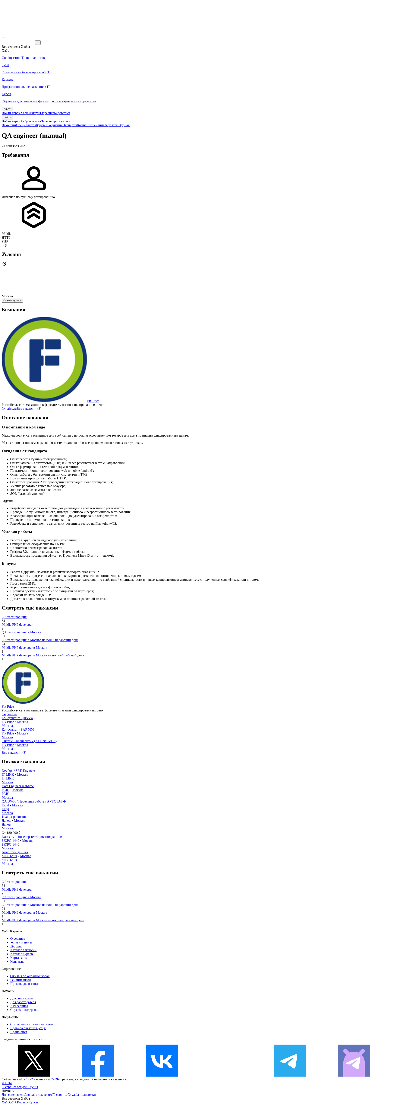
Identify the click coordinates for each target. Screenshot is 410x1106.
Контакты (17, 961)
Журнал (124, 125)
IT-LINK (8, 774)
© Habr (7, 1083)
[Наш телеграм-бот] (354, 1075)
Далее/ (6, 820)
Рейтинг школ (20, 980)
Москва (22, 722)
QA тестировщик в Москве (21, 632)
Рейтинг (98, 125)
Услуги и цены (21, 942)
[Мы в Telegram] (290, 1075)
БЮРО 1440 (10, 840)
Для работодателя (23, 1002)
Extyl (5, 805)
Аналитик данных (15, 852)
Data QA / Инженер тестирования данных (32, 837)
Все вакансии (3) (29, 408)
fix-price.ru (9, 408)
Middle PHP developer (17, 624)
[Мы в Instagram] (226, 1075)
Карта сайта (19, 957)
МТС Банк (9, 856)
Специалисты (26, 125)
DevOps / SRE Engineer (18, 770)
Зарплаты (111, 125)
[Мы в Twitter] (34, 1075)
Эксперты (70, 125)
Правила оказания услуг (28, 1028)
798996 (56, 1079)
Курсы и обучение (49, 125)
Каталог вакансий (23, 950)
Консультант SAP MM (18, 729)
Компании (84, 125)
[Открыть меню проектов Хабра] (3, 37)
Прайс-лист (18, 1032)
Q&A (13, 1102)
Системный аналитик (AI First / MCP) (29, 741)
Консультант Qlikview (17, 718)
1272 (29, 1079)
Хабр (5, 1102)
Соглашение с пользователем (31, 1024)
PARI (5, 790)
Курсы (33, 1102)
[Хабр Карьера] (18, 42)
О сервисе (17, 938)
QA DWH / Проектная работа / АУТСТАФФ (34, 801)
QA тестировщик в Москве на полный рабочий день (40, 640)
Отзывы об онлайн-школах (30, 976)
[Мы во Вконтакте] (162, 1075)
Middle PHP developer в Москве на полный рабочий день (43, 655)
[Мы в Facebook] (98, 1075)
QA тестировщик (14, 617)
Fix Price (93, 401)
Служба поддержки (24, 1010)
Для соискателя (21, 998)
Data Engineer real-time (18, 786)
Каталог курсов (21, 954)
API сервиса (19, 1006)
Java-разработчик (14, 817)
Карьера (23, 1102)
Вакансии (9, 125)
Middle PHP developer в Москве (24, 647)
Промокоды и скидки (25, 984)
